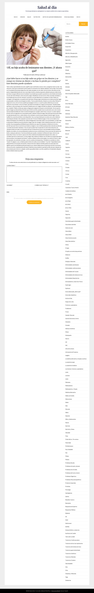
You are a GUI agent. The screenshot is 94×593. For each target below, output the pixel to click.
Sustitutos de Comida (70, 533)
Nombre (10, 185)
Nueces (67, 422)
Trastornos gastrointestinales (72, 550)
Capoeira (67, 147)
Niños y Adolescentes (70, 419)
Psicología (68, 489)
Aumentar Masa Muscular (71, 117)
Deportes (67, 214)
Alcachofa (67, 66)
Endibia (67, 258)
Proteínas (67, 486)
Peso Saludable (69, 449)
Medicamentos (69, 385)
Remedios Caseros (69, 499)
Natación (67, 416)
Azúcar (67, 123)
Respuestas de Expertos (71, 506)
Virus (66, 570)
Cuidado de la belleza (70, 191)
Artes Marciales (69, 103)
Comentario (11, 165)
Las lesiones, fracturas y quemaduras (74, 369)
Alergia (67, 70)
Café (66, 137)
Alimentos (67, 73)
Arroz (66, 100)
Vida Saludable (69, 17)
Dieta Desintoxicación (70, 238)
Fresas (67, 311)
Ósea (66, 436)
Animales (67, 87)
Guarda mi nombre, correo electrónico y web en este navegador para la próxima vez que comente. (34, 198)
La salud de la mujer (70, 362)
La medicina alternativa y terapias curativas (76, 358)
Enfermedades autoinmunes (72, 264)
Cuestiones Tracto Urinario (72, 187)
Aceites (67, 36)
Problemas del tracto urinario (72, 473)
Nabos (67, 412)
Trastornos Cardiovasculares (72, 540)
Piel (66, 452)
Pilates (67, 456)
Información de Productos (71, 352)
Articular (67, 107)
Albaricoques (68, 63)
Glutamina (67, 322)
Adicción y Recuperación (71, 53)
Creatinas (67, 181)
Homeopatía (68, 335)
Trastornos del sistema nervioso (73, 546)
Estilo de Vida (68, 298)
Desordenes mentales (70, 224)
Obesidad (67, 432)
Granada (67, 325)
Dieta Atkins (68, 231)
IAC (66, 342)
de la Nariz (67, 204)
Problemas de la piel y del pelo (72, 466)
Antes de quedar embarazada (52, 17)
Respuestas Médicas (70, 510)
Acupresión (68, 46)
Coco (66, 177)
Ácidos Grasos (68, 40)
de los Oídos (68, 207)
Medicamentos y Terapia (71, 389)
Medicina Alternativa (70, 392)
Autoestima (68, 120)
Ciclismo (67, 160)
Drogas (67, 248)
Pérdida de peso (69, 446)
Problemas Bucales (70, 463)
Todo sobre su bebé (70, 536)
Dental (67, 211)
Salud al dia (47, 7)
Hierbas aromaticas (70, 328)
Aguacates (68, 60)
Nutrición (37, 17)
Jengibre (67, 355)
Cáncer (22, 17)
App (66, 97)
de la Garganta (69, 197)
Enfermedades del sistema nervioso (74, 275)
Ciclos (66, 164)
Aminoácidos (68, 76)
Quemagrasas (68, 493)
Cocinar (67, 174)
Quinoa (67, 496)
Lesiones (67, 375)
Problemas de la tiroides (71, 469)
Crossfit (67, 184)
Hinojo (67, 332)
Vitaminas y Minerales (70, 573)
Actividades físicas (69, 43)
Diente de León (69, 228)
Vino (66, 567)
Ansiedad (67, 90)
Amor (66, 80)
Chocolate (67, 157)
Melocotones (68, 399)
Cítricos (67, 170)
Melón (67, 402)
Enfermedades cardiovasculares (73, 268)
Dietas (67, 244)
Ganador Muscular (69, 315)
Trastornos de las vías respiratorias (74, 543)
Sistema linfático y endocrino (72, 530)
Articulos (67, 110)
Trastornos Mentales (70, 557)
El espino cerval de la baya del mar (73, 251)
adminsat (42, 75)
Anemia (67, 83)
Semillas (67, 526)
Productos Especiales (70, 483)
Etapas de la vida (69, 301)
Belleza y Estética (69, 127)
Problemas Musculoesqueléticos (73, 479)
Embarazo (67, 254)
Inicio (16, 17)
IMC (66, 345)
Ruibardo (67, 513)
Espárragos (68, 285)
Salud (29, 17)
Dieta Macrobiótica (70, 241)
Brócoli (67, 134)
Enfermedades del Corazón (71, 271)
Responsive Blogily (56, 591)
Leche (66, 372)
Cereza (67, 150)
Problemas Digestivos (70, 476)
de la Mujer (68, 201)
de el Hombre (68, 194)
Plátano (67, 459)
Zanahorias (68, 580)
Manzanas (67, 382)
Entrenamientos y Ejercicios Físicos (74, 281)
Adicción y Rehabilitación (71, 56)
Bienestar (67, 130)
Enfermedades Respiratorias (72, 278)
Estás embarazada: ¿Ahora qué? (73, 291)
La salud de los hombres (71, 365)
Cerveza (67, 154)
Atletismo (67, 113)
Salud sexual (68, 523)
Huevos (67, 338)
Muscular (67, 409)
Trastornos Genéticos (70, 553)
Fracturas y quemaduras (71, 305)
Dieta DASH (68, 234)
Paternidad (68, 442)
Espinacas (67, 288)
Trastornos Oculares (70, 560)
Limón (66, 379)
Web (8, 192)
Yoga (66, 577)
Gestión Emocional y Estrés (72, 318)
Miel (66, 405)
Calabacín (67, 140)
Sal (66, 516)
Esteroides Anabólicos (70, 295)
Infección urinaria (69, 348)
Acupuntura (68, 50)
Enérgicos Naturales (70, 261)
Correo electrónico (42, 185)
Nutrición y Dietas (69, 429)
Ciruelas (67, 167)
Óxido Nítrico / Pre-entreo (71, 439)
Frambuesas (68, 308)
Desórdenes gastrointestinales (73, 221)
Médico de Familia (69, 395)
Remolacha (68, 503)
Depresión (67, 217)
